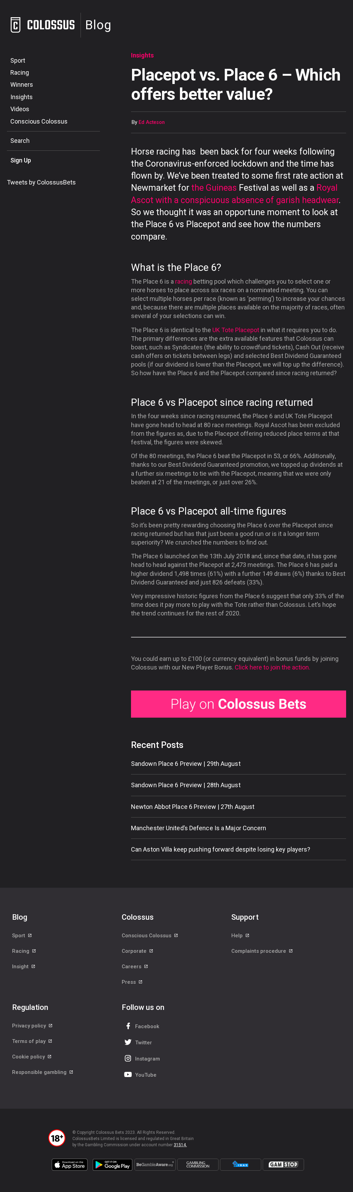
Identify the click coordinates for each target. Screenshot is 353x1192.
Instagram (147, 1059)
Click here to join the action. (272, 667)
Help (237, 935)
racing (183, 281)
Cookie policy (29, 1057)
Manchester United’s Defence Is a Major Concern (198, 828)
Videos (19, 109)
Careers (132, 966)
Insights (21, 97)
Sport (17, 60)
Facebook (147, 1026)
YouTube (146, 1075)
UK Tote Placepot (235, 330)
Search (20, 140)
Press (129, 982)
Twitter (143, 1043)
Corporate (135, 951)
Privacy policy (29, 1026)
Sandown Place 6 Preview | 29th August (186, 763)
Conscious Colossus (39, 121)
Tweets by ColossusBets (41, 182)
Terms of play (29, 1041)
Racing (19, 72)
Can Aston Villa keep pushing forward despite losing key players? (220, 849)
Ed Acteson (152, 122)
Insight (21, 966)
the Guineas (214, 188)
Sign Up (20, 160)
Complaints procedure (259, 951)
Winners (21, 84)
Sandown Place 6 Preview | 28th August (186, 785)
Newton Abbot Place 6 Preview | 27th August (192, 806)
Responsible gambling (40, 1072)
